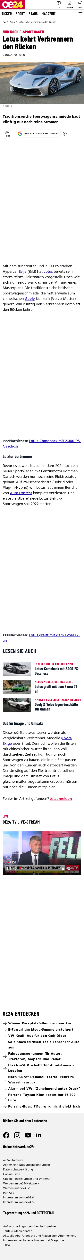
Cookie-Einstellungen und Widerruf (27, 1179)
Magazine (49, 13)
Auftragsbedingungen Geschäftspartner (30, 1226)
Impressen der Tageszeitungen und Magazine (33, 1240)
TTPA (6, 1245)
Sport (20, 13)
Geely (30, 299)
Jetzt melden (61, 799)
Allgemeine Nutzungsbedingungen (26, 1165)
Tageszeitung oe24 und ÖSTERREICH (28, 1212)
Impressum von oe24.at (18, 1197)
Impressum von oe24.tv (18, 1202)
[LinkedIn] (39, 1135)
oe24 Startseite (13, 1160)
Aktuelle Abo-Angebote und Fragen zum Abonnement (39, 1235)
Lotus (48, 272)
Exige (7, 744)
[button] (42, 853)
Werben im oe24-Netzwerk (21, 1183)
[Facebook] (6, 1135)
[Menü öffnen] (80, 13)
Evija (23, 272)
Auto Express (21, 493)
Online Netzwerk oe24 (18, 1146)
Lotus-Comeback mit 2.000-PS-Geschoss (42, 444)
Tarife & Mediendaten (17, 1231)
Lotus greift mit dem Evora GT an (41, 638)
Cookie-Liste (11, 1174)
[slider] (23, 868)
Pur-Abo (8, 1193)
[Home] (4, 22)
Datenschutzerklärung (18, 1169)
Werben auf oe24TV (16, 1188)
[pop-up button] (69, 868)
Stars (33, 13)
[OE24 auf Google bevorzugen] (64, 133)
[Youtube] (28, 1135)
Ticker (7, 13)
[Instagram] (17, 1135)
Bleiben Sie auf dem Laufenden (25, 1120)
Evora (67, 738)
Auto (12, 22)
